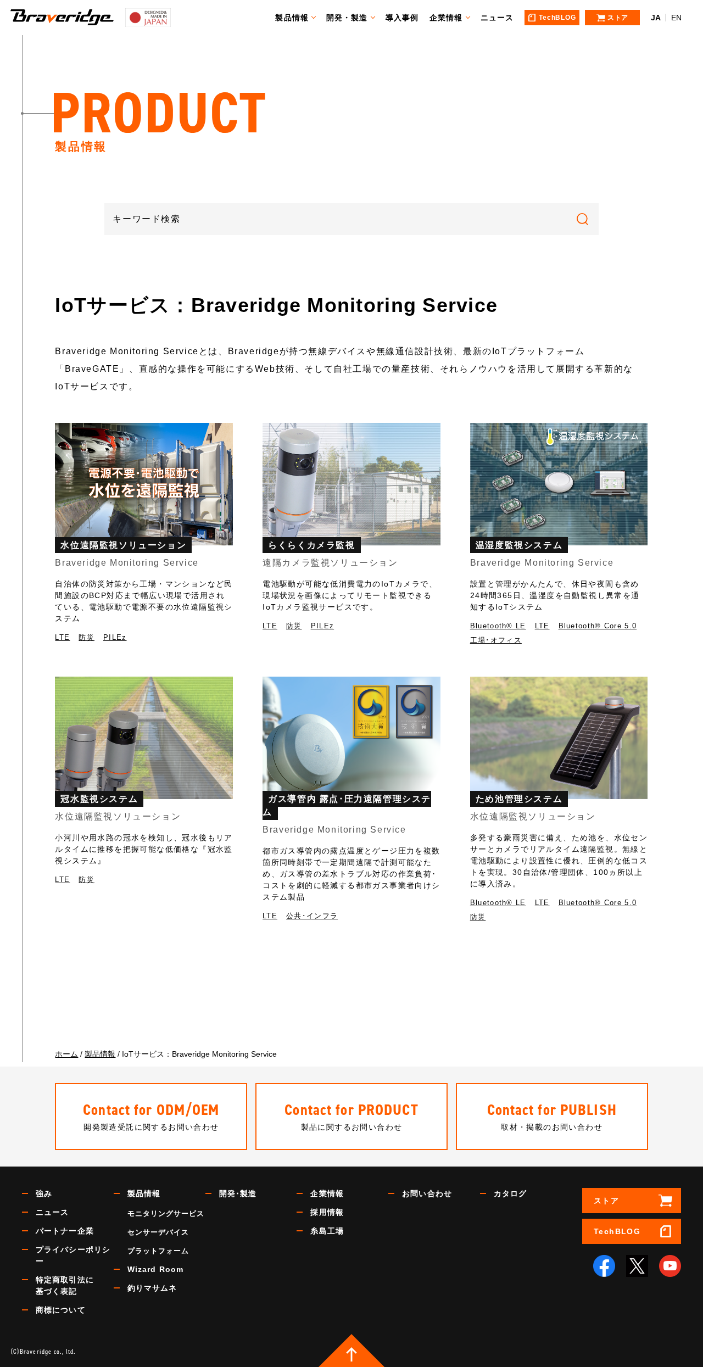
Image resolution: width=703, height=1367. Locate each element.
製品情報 (291, 17)
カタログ (510, 1193)
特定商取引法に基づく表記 (65, 1285)
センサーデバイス (158, 1232)
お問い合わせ (427, 1193)
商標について (61, 1309)
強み (44, 1193)
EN (676, 17)
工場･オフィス (496, 640)
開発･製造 (238, 1193)
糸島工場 (326, 1230)
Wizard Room (155, 1269)
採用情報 (326, 1212)
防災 (86, 637)
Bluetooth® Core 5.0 (598, 626)
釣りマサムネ (152, 1288)
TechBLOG (617, 1231)
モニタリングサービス (165, 1213)
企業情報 (445, 17)
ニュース (497, 17)
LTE (62, 637)
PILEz (115, 637)
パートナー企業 (65, 1230)
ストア (606, 1200)
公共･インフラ (312, 916)
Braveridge (62, 17)
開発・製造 (347, 17)
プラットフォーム (158, 1251)
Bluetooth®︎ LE (498, 626)
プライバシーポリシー (73, 1255)
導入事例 (402, 17)
